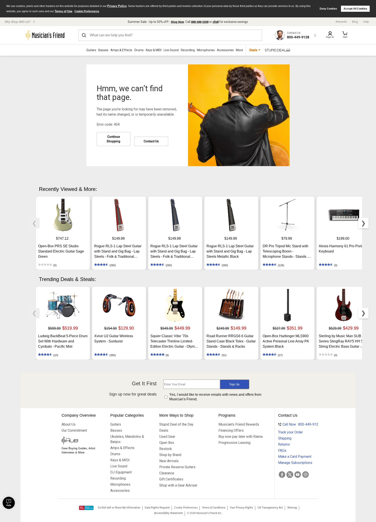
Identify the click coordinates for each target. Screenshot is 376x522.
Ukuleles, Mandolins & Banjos (127, 439)
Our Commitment (74, 430)
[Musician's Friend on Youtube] (298, 474)
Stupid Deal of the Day (176, 424)
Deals (163, 430)
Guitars (91, 50)
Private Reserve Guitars (177, 467)
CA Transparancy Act (270, 507)
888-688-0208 (199, 22)
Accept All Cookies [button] (355, 8)
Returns (284, 444)
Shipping (284, 438)
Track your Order (290, 432)
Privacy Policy (117, 6)
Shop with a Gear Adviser (178, 485)
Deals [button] (253, 50)
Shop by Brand (170, 455)
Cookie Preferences (86, 11)
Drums (139, 50)
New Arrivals (169, 461)
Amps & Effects (121, 50)
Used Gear (167, 436)
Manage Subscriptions (295, 463)
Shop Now (177, 22)
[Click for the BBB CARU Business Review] (86, 508)
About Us (69, 424)
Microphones (206, 50)
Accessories (225, 50)
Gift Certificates (171, 479)
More (239, 50)
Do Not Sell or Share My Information (119, 507)
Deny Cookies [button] (328, 8)
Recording (188, 50)
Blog (355, 21)
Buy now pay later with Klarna (240, 436)
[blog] (82, 441)
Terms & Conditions (213, 507)
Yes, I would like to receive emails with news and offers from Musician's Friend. (215, 397)
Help (366, 21)
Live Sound (171, 50)
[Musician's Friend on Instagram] (305, 474)
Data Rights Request (157, 507)
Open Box (166, 443)
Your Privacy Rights (241, 507)
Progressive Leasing (234, 443)
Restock (165, 449)
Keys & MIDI (153, 50)
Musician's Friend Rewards (238, 424)
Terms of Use (63, 11)
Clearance (166, 473)
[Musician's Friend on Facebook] (282, 474)
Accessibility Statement (168, 513)
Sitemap (292, 507)
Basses (103, 50)
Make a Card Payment (294, 457)
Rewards (341, 21)
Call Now (298, 424)
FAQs (282, 450)
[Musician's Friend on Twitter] (290, 474)
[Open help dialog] (9, 503)
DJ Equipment (121, 472)
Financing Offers (231, 430)
